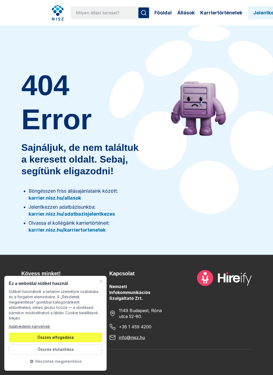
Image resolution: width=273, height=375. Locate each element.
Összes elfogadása (55, 337)
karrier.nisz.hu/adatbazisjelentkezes (72, 214)
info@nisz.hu (132, 337)
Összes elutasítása (56, 349)
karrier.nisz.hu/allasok (55, 198)
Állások (186, 12)
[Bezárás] (101, 281)
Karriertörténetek (221, 12)
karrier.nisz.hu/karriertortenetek (67, 230)
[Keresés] (143, 12)
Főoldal (163, 12)
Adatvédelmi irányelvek (29, 326)
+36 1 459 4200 (135, 326)
